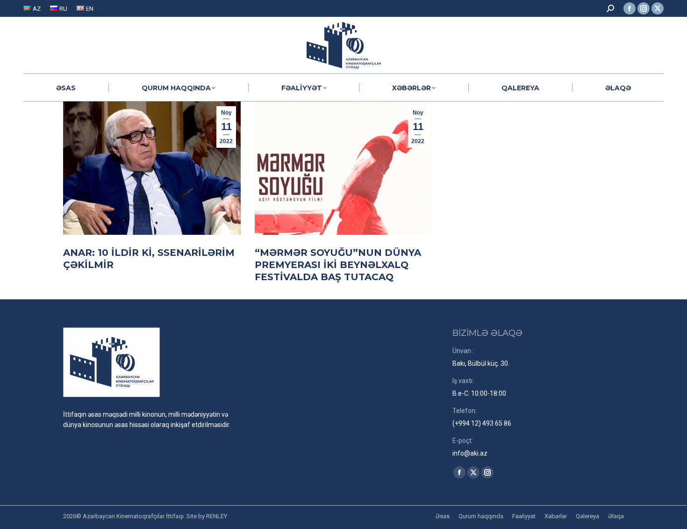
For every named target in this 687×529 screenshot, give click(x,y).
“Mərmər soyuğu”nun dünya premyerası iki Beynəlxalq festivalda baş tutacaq (338, 265)
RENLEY (216, 516)
